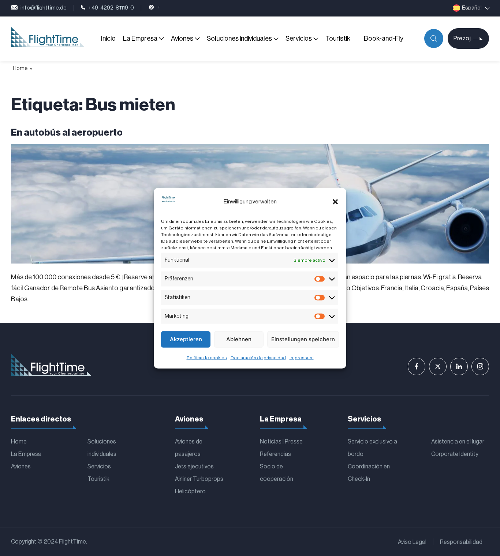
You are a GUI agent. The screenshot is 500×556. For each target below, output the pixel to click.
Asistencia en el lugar (457, 442)
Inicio (108, 38)
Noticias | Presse (281, 442)
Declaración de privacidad (258, 357)
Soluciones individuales (239, 38)
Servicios (299, 38)
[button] (335, 202)
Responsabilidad (461, 542)
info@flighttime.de (43, 8)
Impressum (302, 357)
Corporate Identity (454, 454)
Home (20, 68)
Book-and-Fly (383, 38)
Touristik (337, 38)
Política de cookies (207, 357)
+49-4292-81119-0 (111, 8)
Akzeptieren (186, 339)
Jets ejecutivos (194, 467)
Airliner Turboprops (199, 479)
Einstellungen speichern (303, 339)
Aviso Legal (412, 542)
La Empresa (140, 38)
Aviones (182, 38)
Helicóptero (190, 491)
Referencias (275, 454)
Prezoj (462, 38)
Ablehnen (238, 339)
